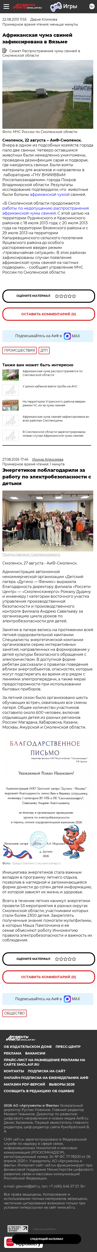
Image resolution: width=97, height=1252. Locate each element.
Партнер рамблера (44, 1229)
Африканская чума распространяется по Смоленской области (53, 373)
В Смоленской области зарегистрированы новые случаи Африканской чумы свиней (54, 433)
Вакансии (35, 1053)
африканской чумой (50, 194)
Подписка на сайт (46, 1071)
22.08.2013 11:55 (14, 19)
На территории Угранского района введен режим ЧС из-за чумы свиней (54, 403)
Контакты (14, 1071)
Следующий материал (46, 1239)
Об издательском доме (28, 1047)
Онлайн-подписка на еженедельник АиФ (46, 1078)
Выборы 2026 (62, 1084)
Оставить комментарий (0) (48, 314)
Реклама (12, 1053)
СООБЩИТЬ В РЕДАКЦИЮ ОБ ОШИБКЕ (39, 1091)
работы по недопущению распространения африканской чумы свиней (45, 211)
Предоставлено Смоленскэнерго (31, 554)
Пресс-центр (68, 1047)
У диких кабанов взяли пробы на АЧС (50, 386)
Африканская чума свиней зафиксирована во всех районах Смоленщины (56, 418)
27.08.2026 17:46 (15, 459)
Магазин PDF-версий (24, 1084)
